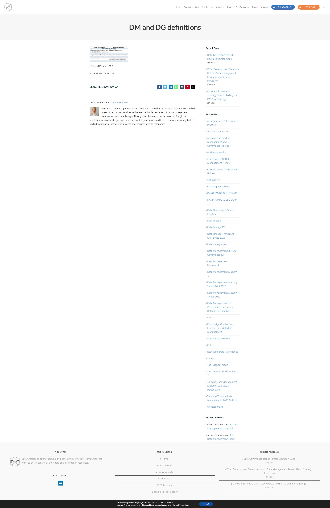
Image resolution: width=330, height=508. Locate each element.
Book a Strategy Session (165, 492)
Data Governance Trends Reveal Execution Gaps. (220, 57)
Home (165, 459)
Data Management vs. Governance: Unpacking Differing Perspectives (220, 307)
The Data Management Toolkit (221, 437)
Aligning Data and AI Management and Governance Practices (218, 142)
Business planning (216, 153)
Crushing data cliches (218, 187)
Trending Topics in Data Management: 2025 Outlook (222, 398)
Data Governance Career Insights (220, 212)
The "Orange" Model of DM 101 (221, 373)
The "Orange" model (217, 365)
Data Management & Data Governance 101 (221, 253)
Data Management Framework (217, 263)
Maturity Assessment (218, 339)
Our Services (165, 466)
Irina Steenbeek (119, 102)
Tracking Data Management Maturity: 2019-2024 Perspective (222, 386)
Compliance (213, 180)
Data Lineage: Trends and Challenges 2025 (220, 236)
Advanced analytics (217, 132)
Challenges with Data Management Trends (218, 161)
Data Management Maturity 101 (222, 274)
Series (210, 358)
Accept (206, 504)
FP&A (210, 318)
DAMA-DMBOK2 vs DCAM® (222, 193)
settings (185, 505)
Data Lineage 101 (216, 227)
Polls (209, 345)
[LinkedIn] (60, 483)
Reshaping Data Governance (222, 352)
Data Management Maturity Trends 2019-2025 (222, 284)
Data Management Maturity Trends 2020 (222, 295)
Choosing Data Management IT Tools (222, 171)
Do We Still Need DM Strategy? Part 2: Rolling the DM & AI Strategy (222, 95)
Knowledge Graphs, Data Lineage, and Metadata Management (220, 328)
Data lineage (214, 221)
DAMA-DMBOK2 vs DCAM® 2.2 (222, 202)
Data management (217, 244)
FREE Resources (165, 485)
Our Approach (165, 472)
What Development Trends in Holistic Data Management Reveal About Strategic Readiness (223, 75)
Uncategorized (215, 407)
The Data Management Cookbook (222, 427)
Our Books (165, 479)
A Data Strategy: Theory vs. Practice (222, 123)
